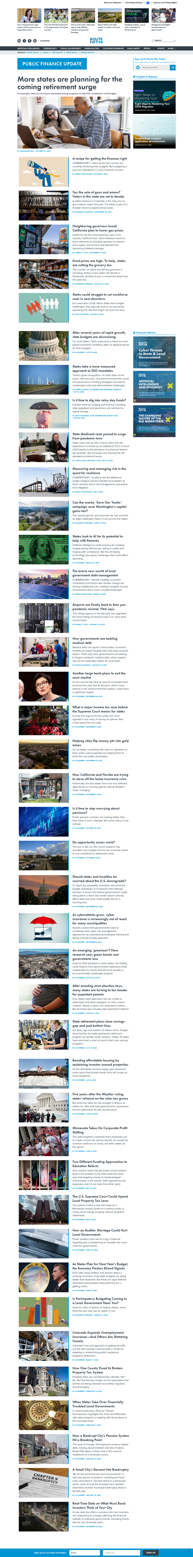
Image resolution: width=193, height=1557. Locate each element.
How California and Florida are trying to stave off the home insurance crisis (100, 776)
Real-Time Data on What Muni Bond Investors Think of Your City (98, 1505)
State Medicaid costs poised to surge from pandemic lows (99, 436)
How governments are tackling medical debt (94, 640)
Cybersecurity (50, 48)
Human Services (87, 52)
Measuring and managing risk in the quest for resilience (99, 470)
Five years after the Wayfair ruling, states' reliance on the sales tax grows (100, 1096)
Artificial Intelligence (28, 48)
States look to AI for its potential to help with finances (97, 538)
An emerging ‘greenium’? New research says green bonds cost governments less (95, 954)
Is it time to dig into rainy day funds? (99, 400)
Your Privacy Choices (134, 3)
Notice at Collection (112, 3)
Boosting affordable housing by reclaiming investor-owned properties (100, 1062)
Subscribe (45, 40)
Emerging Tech (91, 48)
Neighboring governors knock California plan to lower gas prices (97, 228)
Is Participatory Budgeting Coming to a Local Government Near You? (99, 1300)
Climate (46, 52)
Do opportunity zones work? (93, 842)
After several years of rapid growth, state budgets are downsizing (99, 334)
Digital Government (70, 48)
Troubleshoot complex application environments (150, 140)
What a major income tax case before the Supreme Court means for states (100, 709)
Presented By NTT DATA (145, 110)
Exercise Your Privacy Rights (165, 3)
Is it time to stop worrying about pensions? (95, 810)
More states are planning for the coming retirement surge (69, 82)
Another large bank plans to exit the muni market (99, 675)
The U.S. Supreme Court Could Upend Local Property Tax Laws (100, 1198)
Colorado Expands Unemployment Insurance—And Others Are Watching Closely (100, 1336)
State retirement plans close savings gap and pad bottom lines (98, 1023)
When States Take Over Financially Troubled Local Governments (97, 1404)
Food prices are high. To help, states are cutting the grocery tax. (98, 263)
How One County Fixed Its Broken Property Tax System (97, 1370)
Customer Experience (113, 48)
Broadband (57, 52)
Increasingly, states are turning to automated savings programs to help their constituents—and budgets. (67, 93)
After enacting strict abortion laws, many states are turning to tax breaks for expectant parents (99, 990)
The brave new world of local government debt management (95, 573)
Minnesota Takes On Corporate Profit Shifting (99, 1130)
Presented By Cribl (143, 145)
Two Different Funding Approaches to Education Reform (99, 1163)
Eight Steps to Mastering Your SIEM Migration (152, 105)
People (147, 48)
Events (161, 48)
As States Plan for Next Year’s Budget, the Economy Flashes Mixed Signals (100, 1266)
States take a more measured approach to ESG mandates (93, 368)
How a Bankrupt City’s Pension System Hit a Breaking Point (100, 1437)
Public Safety (133, 48)
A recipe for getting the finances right (99, 158)
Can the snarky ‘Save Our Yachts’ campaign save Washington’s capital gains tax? (99, 506)
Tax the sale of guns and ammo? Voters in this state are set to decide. (98, 194)
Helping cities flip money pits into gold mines (100, 743)
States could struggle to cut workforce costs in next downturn (100, 296)
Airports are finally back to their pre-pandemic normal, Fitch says (99, 606)
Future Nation (33, 52)
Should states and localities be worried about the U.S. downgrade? (99, 878)
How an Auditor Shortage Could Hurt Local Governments (99, 1232)
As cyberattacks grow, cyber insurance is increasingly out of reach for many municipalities (99, 919)
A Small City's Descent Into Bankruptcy (100, 1469)
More (171, 48)
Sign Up (150, 1552)
